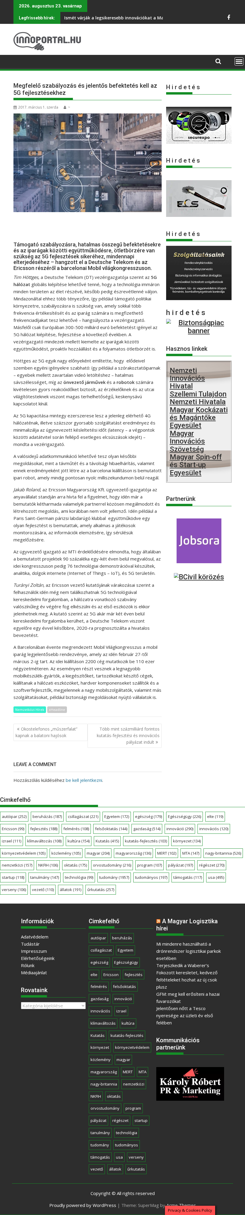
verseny (14, 889)
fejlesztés (43, 828)
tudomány (114, 877)
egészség (148, 816)
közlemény (66, 853)
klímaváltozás (44, 841)
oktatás (75, 865)
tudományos (151, 877)
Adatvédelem (34, 937)
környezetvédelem (23, 853)
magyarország (133, 853)
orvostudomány (112, 865)
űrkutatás (100, 889)
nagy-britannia (223, 853)
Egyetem (116, 816)
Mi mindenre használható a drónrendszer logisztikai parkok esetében (188, 951)
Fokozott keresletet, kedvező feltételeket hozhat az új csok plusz (187, 979)
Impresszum (34, 951)
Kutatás (107, 841)
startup (13, 877)
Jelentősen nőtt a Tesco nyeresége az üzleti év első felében (184, 1015)
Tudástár (30, 944)
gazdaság (146, 828)
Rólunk (27, 965)
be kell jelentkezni (84, 780)
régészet (211, 865)
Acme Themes (181, 1205)
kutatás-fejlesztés (146, 841)
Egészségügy (184, 816)
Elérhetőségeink (37, 958)
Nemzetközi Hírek (29, 709)
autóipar (14, 816)
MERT (166, 853)
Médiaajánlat (34, 972)
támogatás (187, 877)
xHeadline (57, 709)
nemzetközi (17, 865)
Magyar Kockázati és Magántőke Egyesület (199, 418)
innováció (179, 828)
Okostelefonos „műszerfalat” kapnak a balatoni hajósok (46, 732)
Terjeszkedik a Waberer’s (182, 965)
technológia (79, 877)
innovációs (213, 828)
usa (216, 877)
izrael (11, 841)
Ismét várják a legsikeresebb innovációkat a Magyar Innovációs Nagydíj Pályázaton (151, 18)
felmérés (76, 828)
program (149, 865)
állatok (70, 889)
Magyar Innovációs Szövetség (187, 441)
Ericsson (13, 828)
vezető (43, 889)
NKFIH (48, 865)
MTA (190, 853)
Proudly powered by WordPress (82, 1205)
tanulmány (44, 877)
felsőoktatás (111, 828)
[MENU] (239, 61)
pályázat (180, 865)
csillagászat (83, 816)
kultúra (79, 841)
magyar (98, 853)
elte (215, 816)
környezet (187, 841)
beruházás (47, 816)
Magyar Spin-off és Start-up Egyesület (196, 465)
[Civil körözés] (199, 577)
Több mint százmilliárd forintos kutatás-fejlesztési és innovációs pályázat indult (128, 735)
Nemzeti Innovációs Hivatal (187, 378)
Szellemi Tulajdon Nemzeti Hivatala (198, 398)
